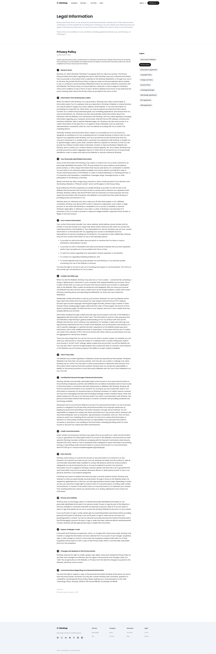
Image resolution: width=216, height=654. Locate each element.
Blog (128, 636)
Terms (146, 632)
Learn (101, 3)
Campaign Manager (147, 90)
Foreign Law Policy (146, 80)
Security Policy (145, 85)
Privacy (146, 636)
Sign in (142, 3)
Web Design (95, 632)
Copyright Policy (146, 75)
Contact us (152, 3)
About (111, 632)
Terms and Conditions (148, 60)
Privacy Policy (145, 65)
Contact (111, 636)
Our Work (94, 3)
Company (74, 3)
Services (83, 3)
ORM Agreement (146, 105)
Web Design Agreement (148, 95)
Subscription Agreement (148, 70)
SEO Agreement (145, 100)
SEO (93, 636)
